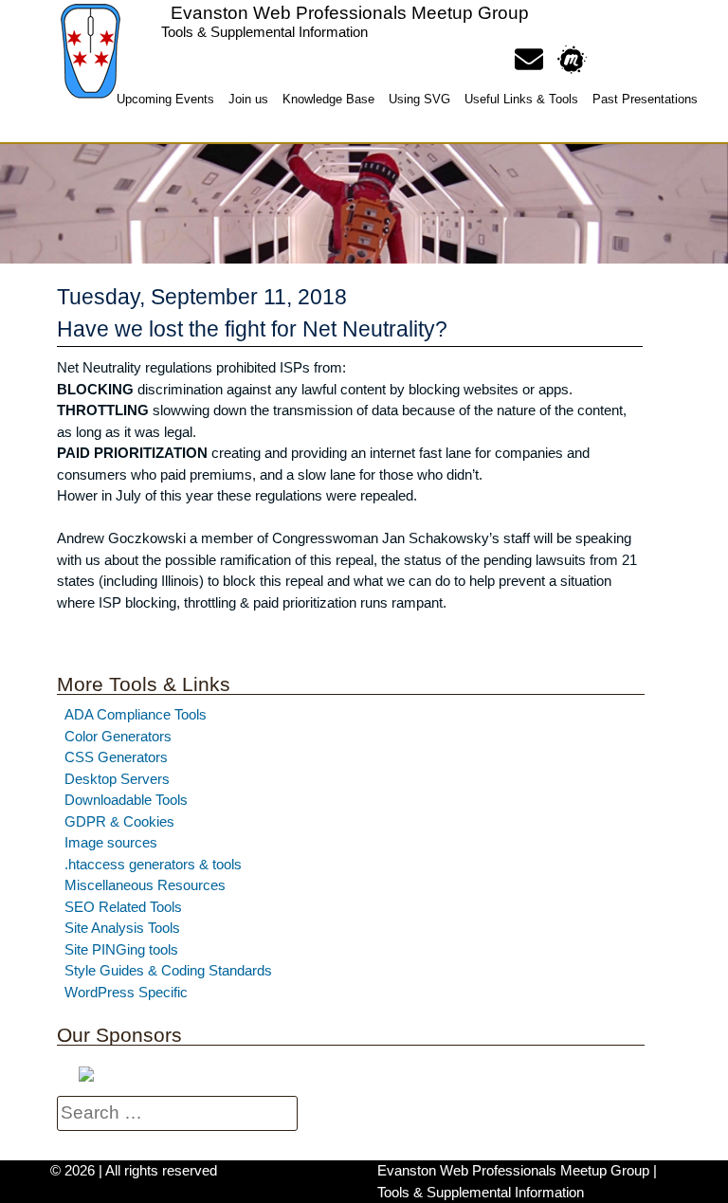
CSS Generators (116, 757)
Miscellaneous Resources (145, 885)
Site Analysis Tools (122, 928)
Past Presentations (645, 99)
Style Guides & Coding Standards (168, 970)
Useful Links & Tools (521, 99)
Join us (248, 99)
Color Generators (118, 736)
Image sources (110, 842)
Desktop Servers (117, 779)
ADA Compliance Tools (135, 714)
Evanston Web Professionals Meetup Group (350, 13)
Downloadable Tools (126, 800)
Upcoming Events (165, 99)
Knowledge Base (328, 99)
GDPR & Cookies (119, 821)
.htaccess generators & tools (153, 864)
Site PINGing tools (121, 949)
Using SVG (419, 99)
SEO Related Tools (123, 907)
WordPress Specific (126, 992)
